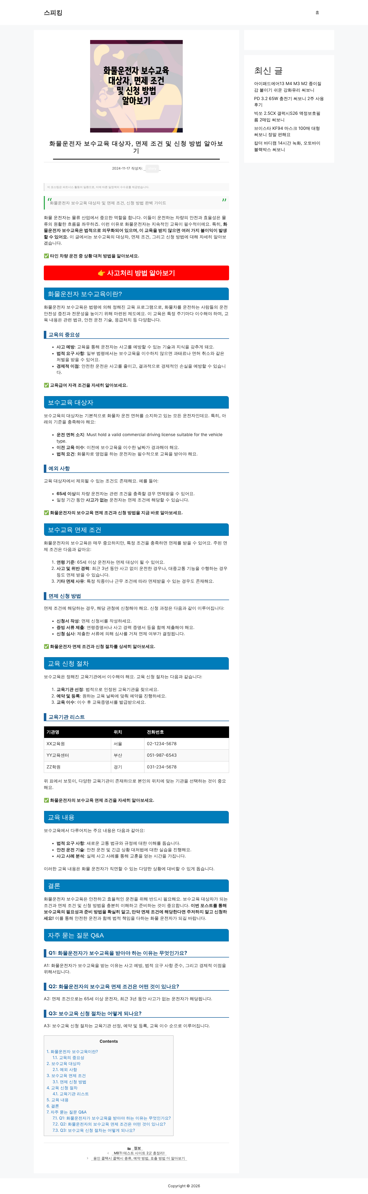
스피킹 (53, 12)
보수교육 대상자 (64, 1063)
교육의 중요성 (68, 1057)
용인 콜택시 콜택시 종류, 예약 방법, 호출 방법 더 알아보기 (139, 1158)
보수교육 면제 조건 (66, 1075)
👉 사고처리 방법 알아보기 (136, 273)
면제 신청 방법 (69, 1081)
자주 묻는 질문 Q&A (67, 1111)
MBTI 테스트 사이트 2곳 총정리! (139, 1153)
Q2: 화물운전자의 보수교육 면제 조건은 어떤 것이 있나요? (109, 1123)
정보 (137, 1148)
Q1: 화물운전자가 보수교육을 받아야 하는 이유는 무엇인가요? (112, 1117)
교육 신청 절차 (62, 1087)
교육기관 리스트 (71, 1093)
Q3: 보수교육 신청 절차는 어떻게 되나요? (94, 1130)
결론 (53, 1105)
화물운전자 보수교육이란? (72, 1051)
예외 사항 (65, 1069)
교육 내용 (58, 1099)
